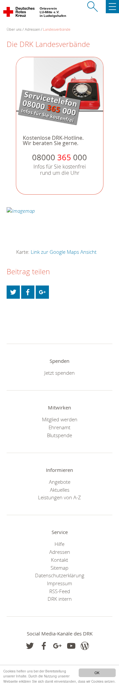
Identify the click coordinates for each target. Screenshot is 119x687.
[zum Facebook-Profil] (30, 646)
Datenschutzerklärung (59, 575)
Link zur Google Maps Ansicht (64, 251)
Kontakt (59, 559)
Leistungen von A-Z (59, 497)
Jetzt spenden (59, 372)
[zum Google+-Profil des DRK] (57, 646)
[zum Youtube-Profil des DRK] (71, 646)
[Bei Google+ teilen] (42, 292)
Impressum (59, 583)
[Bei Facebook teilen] (27, 292)
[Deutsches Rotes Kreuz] (19, 13)
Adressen (32, 29)
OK (97, 672)
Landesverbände (56, 29)
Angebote (59, 481)
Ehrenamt (59, 427)
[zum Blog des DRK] (85, 646)
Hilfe (59, 544)
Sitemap (59, 567)
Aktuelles (59, 489)
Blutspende (59, 435)
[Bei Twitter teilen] (13, 292)
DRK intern (60, 598)
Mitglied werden (59, 419)
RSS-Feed (59, 591)
